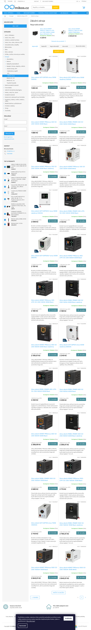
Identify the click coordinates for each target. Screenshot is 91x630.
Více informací (30, 621)
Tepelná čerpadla (11, 83)
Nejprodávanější (54, 46)
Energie (7, 57)
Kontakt (36, 1)
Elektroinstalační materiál (11, 85)
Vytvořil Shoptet (82, 626)
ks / (15, 26)
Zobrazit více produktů (57, 41)
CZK (77, 1)
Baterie (9, 61)
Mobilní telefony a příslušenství (13, 103)
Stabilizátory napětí (12, 71)
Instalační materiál (10, 95)
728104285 (9, 154)
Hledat (55, 7)
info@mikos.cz (11, 151)
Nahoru (35, 597)
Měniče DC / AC (11, 80)
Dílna (6, 49)
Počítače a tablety (10, 106)
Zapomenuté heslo (9, 139)
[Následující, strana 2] (81, 597)
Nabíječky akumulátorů (13, 64)
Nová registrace (8, 137)
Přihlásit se (9, 133)
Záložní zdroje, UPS (12, 69)
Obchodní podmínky (79, 616)
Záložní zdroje (11, 76)
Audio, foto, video (10, 38)
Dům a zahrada (9, 52)
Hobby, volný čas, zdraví (11, 92)
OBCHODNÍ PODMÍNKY (47, 1)
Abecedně (65, 46)
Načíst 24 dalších (58, 592)
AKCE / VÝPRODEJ (9, 35)
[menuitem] (8, 13)
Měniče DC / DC (11, 78)
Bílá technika (8, 47)
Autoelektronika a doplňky (12, 45)
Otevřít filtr (58, 51)
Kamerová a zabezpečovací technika (15, 97)
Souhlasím (68, 618)
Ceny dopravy (9, 616)
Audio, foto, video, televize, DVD (13, 42)
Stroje (6, 108)
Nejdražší (44, 46)
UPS (8, 73)
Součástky (8, 111)
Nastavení (22, 626)
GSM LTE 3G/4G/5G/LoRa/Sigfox (13, 90)
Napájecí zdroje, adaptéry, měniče (16, 66)
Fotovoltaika (8, 88)
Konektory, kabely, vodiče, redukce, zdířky (14, 100)
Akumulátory (10, 59)
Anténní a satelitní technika (12, 40)
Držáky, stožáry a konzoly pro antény (15, 54)
